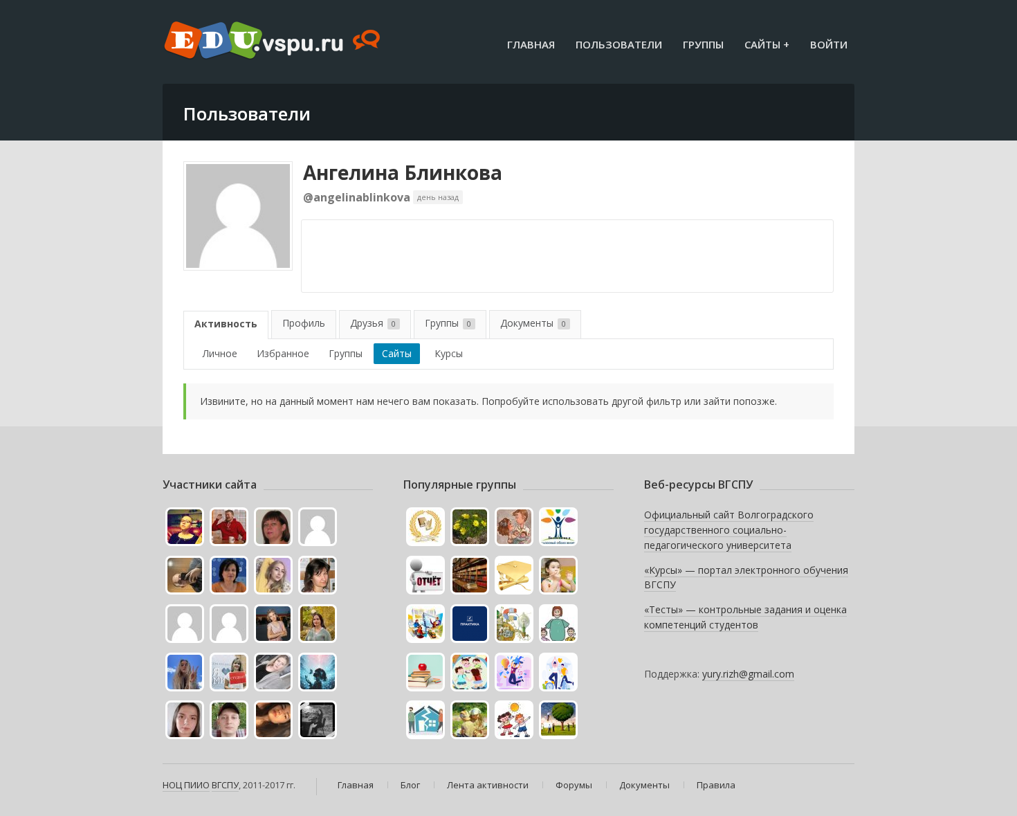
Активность (225, 323)
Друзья (373, 322)
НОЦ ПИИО (186, 785)
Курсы (448, 353)
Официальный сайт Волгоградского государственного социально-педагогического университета (729, 529)
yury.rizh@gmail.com (748, 673)
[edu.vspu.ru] (274, 41)
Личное (220, 353)
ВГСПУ (225, 785)
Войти (829, 44)
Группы (703, 44)
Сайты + (766, 44)
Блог (410, 785)
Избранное (283, 353)
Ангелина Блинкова (402, 172)
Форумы (574, 785)
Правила (716, 785)
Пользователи (619, 44)
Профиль (303, 322)
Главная (531, 44)
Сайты (397, 353)
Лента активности (488, 785)
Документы (533, 322)
